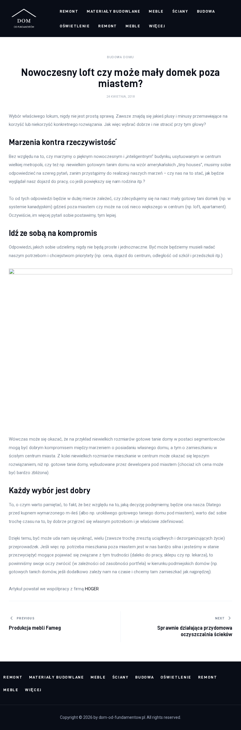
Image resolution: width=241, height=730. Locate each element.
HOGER (92, 588)
